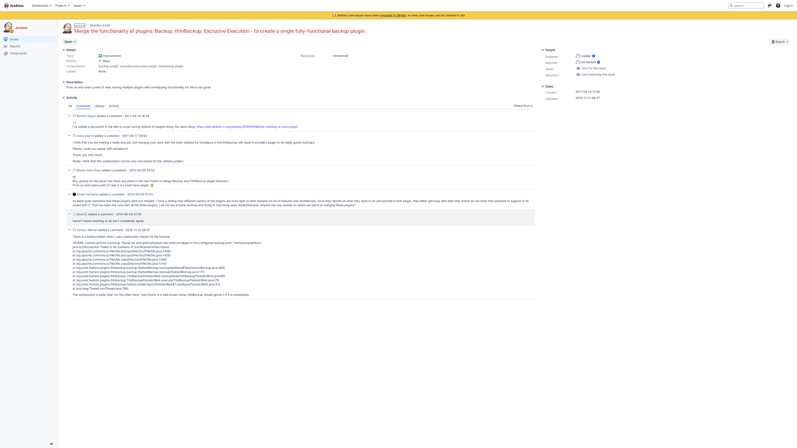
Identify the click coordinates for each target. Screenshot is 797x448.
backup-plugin (109, 66)
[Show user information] (593, 56)
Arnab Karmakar (88, 194)
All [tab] (70, 106)
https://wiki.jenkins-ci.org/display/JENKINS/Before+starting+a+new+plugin (247, 126)
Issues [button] (77, 5)
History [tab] (100, 106)
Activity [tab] (114, 106)
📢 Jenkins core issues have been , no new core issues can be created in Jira (398, 15)
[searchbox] (746, 6)
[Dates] (542, 86)
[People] (542, 50)
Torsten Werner (87, 230)
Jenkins (79, 25)
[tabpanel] (300, 204)
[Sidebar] (51, 444)
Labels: (71, 71)
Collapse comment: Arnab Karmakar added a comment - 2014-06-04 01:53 (69, 194)
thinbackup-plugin (171, 66)
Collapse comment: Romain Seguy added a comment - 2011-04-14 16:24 (69, 115)
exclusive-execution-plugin (138, 66)
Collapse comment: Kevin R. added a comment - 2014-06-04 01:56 (69, 214)
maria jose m (85, 136)
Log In (788, 5)
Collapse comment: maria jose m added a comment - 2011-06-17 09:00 (69, 135)
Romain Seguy (86, 116)
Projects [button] (60, 5)
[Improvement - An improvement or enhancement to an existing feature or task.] (100, 55)
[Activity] (63, 97)
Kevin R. (82, 214)
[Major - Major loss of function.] (100, 61)
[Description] (63, 82)
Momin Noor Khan (89, 170)
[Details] (63, 50)
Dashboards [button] (40, 5)
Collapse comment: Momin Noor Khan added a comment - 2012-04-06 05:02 (69, 170)
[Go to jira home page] (14, 5)
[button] (769, 5)
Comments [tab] (83, 106)
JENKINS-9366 (99, 25)
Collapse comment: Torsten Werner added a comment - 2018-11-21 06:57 (69, 229)
